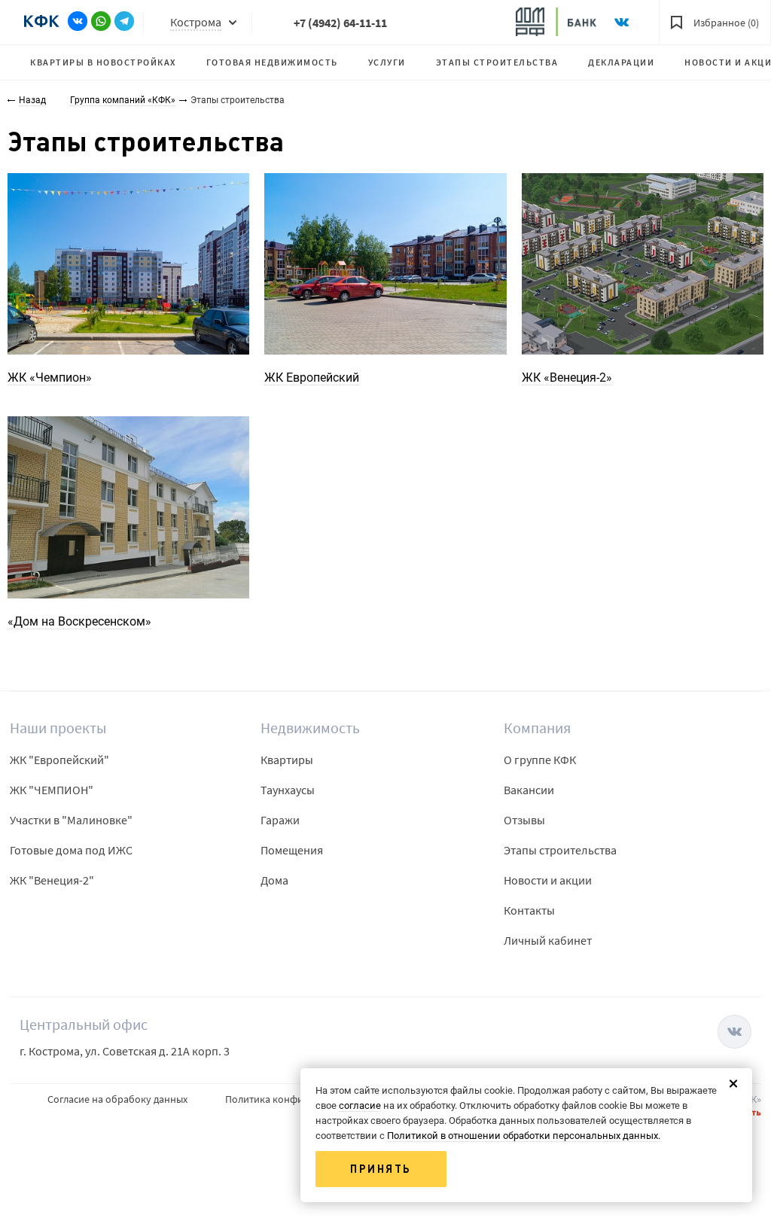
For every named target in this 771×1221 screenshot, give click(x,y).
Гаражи (280, 819)
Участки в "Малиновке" (71, 819)
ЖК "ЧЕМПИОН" (51, 789)
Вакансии (529, 789)
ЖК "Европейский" (59, 759)
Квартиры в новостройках (103, 62)
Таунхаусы (288, 789)
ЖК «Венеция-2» (567, 377)
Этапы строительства (497, 62)
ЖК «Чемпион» (50, 377)
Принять (381, 1169)
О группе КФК (540, 759)
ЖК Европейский (311, 377)
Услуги (387, 62)
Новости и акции (548, 880)
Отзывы (524, 819)
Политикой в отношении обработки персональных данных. (523, 1135)
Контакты (529, 910)
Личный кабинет (548, 940)
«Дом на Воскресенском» (79, 621)
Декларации (621, 62)
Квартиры (287, 759)
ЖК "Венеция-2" (52, 880)
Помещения (292, 849)
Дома (274, 880)
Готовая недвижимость (272, 62)
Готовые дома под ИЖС (71, 849)
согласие (360, 1105)
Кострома (195, 21)
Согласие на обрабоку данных (117, 1099)
